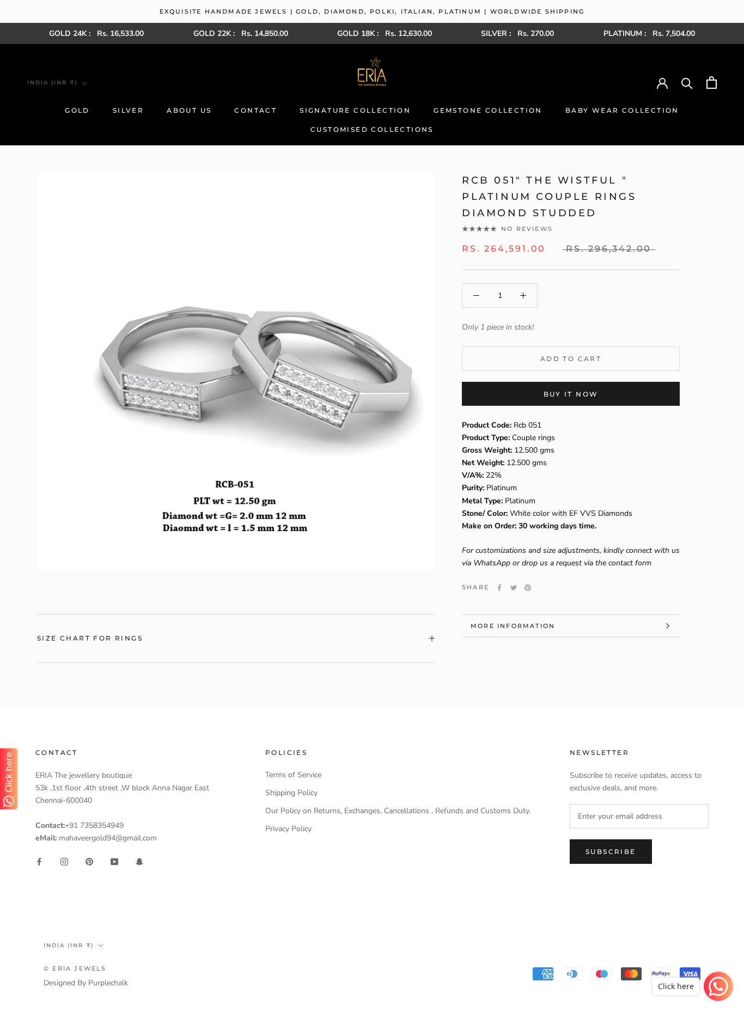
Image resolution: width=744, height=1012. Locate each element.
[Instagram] (64, 861)
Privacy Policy (288, 829)
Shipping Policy (291, 793)
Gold (77, 110)
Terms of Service (293, 775)
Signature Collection (355, 110)
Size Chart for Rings (90, 638)
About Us (189, 110)
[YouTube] (114, 861)
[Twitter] (513, 587)
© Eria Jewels (75, 968)
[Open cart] (711, 82)
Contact (255, 110)
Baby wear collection (622, 110)
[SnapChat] (139, 861)
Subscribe (611, 852)
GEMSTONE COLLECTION (488, 110)
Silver (128, 110)
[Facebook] (499, 587)
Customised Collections (372, 129)
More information (513, 626)
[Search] (687, 82)
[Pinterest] (528, 587)
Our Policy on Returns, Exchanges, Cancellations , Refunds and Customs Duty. (397, 811)
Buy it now (571, 394)
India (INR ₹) (52, 82)
